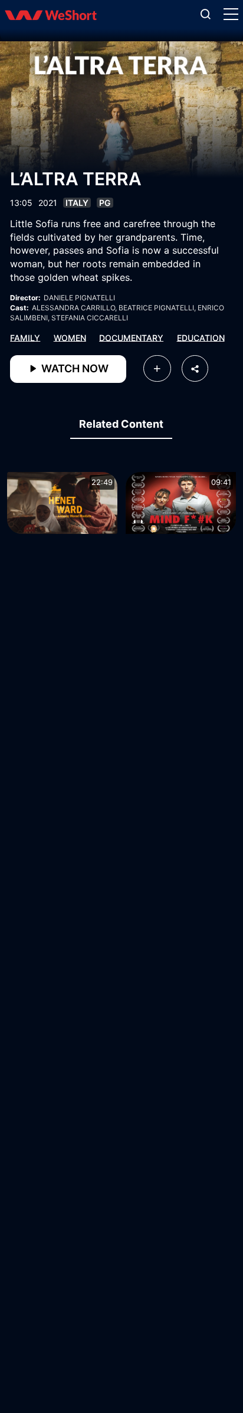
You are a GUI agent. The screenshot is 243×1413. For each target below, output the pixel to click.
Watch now (74, 368)
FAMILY (25, 337)
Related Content (121, 424)
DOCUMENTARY (131, 337)
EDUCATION (201, 337)
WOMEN (70, 337)
